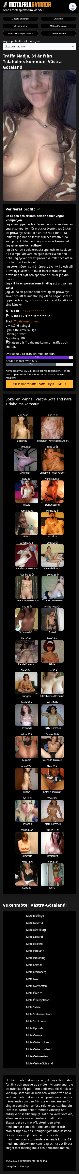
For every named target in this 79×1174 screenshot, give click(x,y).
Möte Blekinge (35, 915)
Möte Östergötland (37, 1000)
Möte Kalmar (34, 965)
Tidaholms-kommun (27, 321)
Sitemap (24, 1166)
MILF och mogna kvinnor (20, 33)
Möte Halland (34, 944)
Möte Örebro (34, 993)
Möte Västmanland (37, 1056)
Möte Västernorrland (39, 1049)
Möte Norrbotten (36, 986)
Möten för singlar (58, 26)
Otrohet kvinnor (58, 33)
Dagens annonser (20, 18)
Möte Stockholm (36, 1021)
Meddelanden (20, 26)
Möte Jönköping (35, 958)
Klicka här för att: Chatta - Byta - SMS (38, 384)
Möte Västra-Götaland (39, 1063)
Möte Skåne (33, 1007)
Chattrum (58, 18)
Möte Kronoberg (36, 972)
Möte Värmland (35, 1035)
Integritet (11, 1166)
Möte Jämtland (35, 951)
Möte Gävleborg (36, 930)
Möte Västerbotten (37, 1042)
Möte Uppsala (34, 1028)
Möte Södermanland (38, 1014)
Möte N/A (32, 979)
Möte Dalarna (34, 923)
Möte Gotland (34, 937)
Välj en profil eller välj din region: (22, 41)
